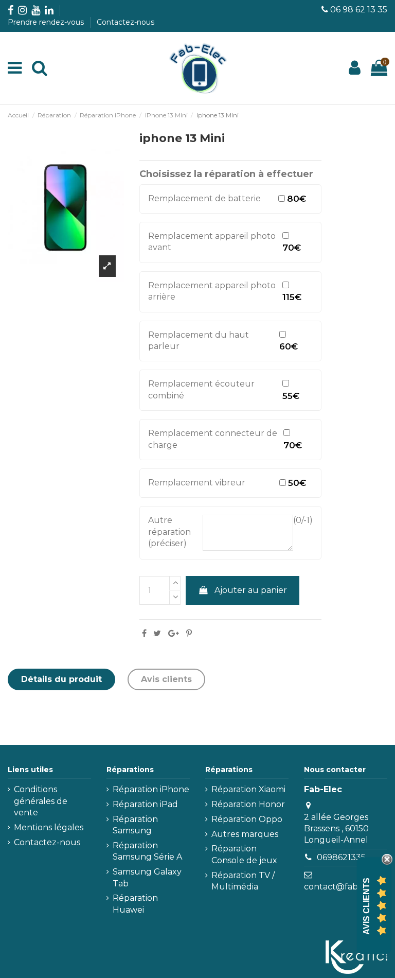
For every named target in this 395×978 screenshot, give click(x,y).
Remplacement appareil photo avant (212, 241)
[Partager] (144, 633)
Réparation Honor (248, 804)
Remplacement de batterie (204, 198)
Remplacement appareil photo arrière (212, 291)
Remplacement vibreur (196, 482)
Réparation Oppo (246, 819)
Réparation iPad (145, 804)
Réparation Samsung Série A (147, 851)
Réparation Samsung (135, 824)
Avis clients (166, 679)
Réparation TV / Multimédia (243, 881)
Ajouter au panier (250, 590)
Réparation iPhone (151, 789)
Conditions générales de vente (40, 800)
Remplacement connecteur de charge (212, 438)
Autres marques (244, 834)
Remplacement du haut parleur (198, 340)
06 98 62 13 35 (358, 9)
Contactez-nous (125, 22)
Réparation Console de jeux (244, 854)
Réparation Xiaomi (248, 789)
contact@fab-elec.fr (345, 887)
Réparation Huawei (135, 903)
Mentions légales (48, 827)
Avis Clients (366, 906)
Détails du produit (61, 679)
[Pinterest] (189, 633)
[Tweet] (157, 633)
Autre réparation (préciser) (169, 531)
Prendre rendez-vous (47, 22)
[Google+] (173, 633)
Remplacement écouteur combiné (201, 389)
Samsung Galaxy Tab (147, 877)
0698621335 (341, 857)
